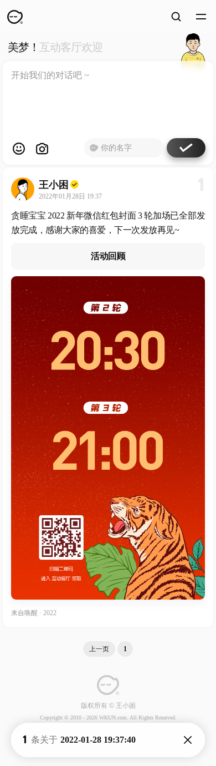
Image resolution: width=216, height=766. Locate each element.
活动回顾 (108, 256)
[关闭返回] (187, 740)
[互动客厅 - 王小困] (193, 47)
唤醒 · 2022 (40, 613)
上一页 (99, 649)
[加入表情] (19, 149)
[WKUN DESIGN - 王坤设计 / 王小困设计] (15, 17)
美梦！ (55, 47)
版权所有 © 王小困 (108, 705)
